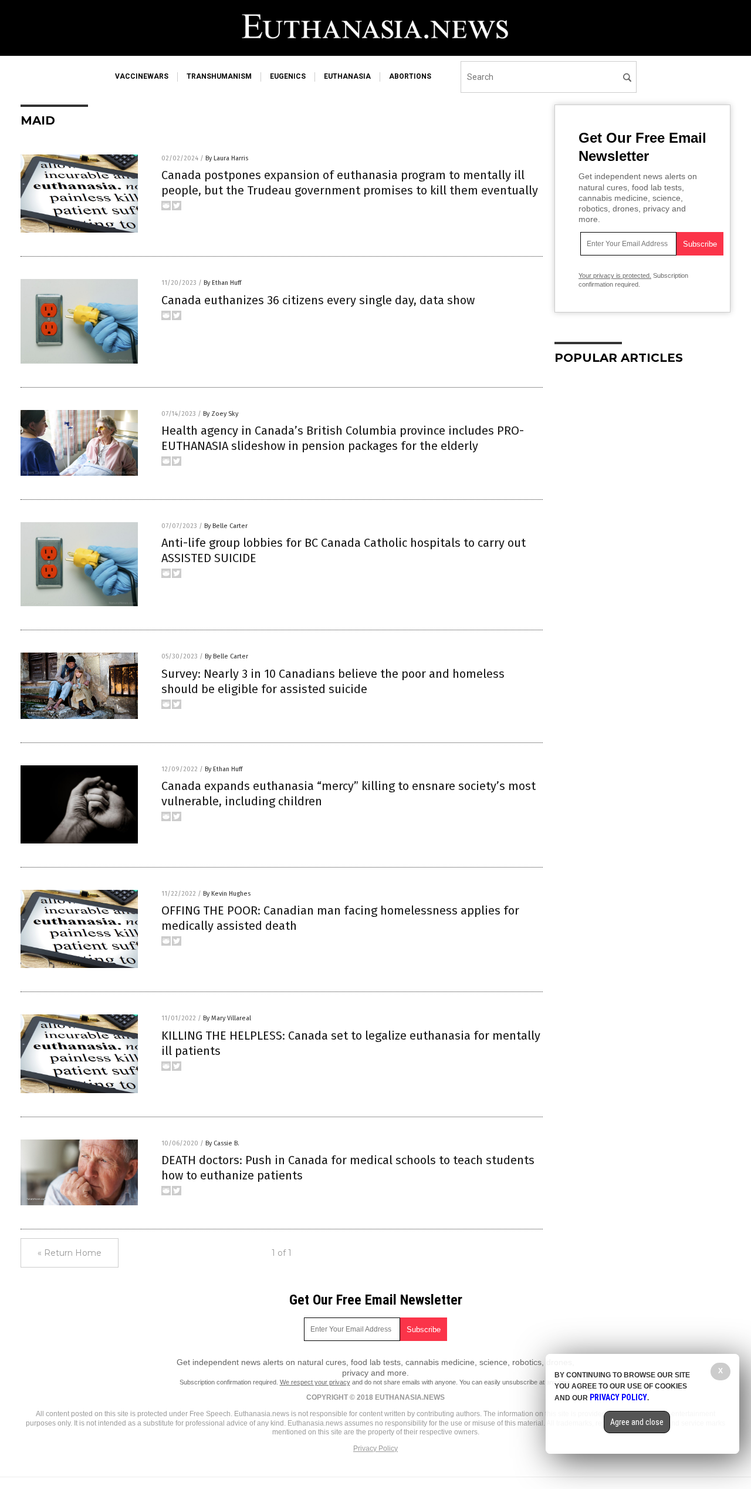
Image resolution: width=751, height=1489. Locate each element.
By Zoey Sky (220, 414)
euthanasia (347, 76)
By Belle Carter (226, 526)
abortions (410, 76)
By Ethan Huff (222, 283)
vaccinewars (141, 76)
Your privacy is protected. (615, 275)
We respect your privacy (315, 1382)
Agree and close (637, 1422)
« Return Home (70, 1253)
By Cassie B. (222, 1143)
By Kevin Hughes (227, 894)
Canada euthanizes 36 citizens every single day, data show (318, 300)
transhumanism (219, 76)
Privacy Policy (375, 1448)
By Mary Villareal (227, 1018)
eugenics (288, 76)
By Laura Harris (226, 158)
